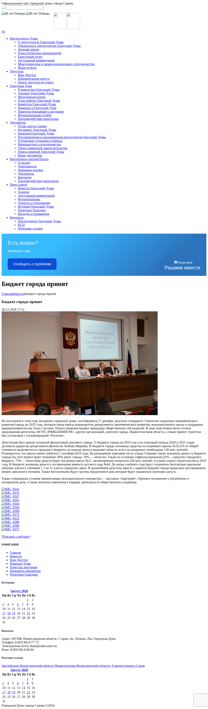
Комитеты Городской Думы (37, 104)
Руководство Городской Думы (39, 89)
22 (28, 613)
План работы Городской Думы (39, 100)
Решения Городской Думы (36, 133)
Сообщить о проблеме (32, 264)
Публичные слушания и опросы (40, 140)
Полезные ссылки (30, 228)
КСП (21, 225)
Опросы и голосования (34, 203)
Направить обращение (25, 571)
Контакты (24, 177)
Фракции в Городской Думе (37, 108)
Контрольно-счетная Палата (29, 159)
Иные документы (30, 155)
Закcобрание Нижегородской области (28, 665)
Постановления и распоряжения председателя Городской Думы (62, 137)
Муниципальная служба (34, 115)
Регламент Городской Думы (37, 130)
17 (3, 613)
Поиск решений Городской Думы (41, 151)
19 (13, 613)
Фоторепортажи (29, 199)
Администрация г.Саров (128, 665)
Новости (19, 294)
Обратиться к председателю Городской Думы (49, 45)
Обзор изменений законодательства (42, 148)
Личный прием (28, 49)
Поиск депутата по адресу (36, 82)
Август (19, 591)
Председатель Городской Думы (39, 221)
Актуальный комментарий (36, 60)
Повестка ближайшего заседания (41, 111)
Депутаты (16, 71)
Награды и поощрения (33, 214)
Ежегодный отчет (30, 56)
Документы (18, 122)
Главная (7, 294)
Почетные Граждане (32, 210)
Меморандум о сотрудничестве (39, 144)
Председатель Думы (24, 38)
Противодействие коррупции (38, 119)
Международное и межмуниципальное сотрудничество (56, 64)
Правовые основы (30, 170)
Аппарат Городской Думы (36, 93)
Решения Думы (20, 563)
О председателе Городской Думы (41, 42)
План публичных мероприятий (39, 53)
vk (3, 31)
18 (9, 613)
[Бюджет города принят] (80, 414)
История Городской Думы (36, 206)
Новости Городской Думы (36, 188)
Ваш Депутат (27, 75)
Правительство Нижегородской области (82, 665)
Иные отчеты (27, 67)
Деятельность (27, 166)
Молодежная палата (32, 97)
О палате (24, 162)
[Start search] (3, 8)
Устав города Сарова (32, 126)
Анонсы (23, 192)
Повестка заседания (23, 567)
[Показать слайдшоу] (16, 536)
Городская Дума (21, 86)
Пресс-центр (18, 184)
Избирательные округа (34, 78)
